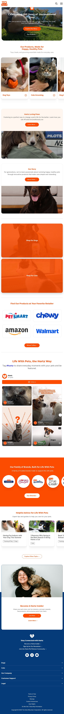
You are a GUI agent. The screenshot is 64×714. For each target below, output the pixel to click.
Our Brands (31, 495)
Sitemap (32, 699)
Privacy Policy (32, 696)
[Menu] (61, 3)
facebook (27, 655)
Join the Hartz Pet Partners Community (32, 649)
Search (56, 3)
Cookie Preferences (32, 701)
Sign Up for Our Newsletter (32, 646)
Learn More (31, 124)
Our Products (31, 34)
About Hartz (31, 179)
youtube (37, 655)
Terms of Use (32, 694)
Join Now (32, 615)
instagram (32, 655)
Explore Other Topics (31, 556)
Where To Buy (31, 345)
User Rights (32, 704)
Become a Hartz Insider (32, 644)
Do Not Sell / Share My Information (32, 706)
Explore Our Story (31, 29)
